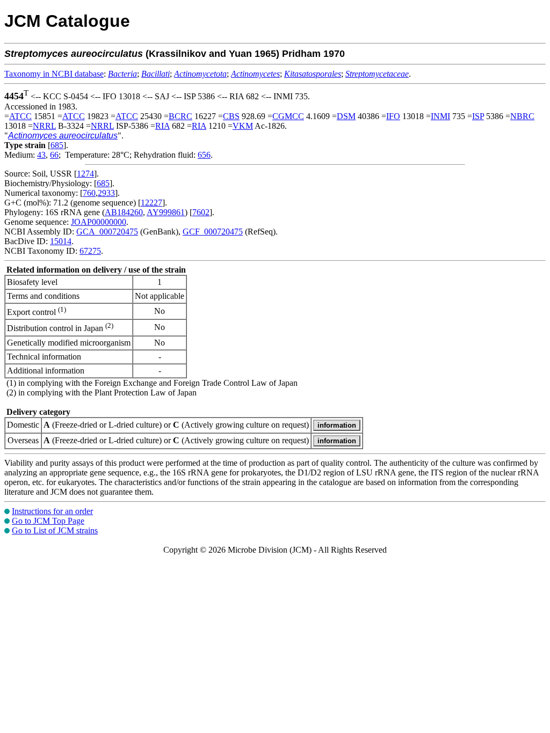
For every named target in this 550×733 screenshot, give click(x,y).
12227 (151, 202)
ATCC (20, 116)
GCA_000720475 (107, 231)
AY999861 (166, 212)
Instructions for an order (52, 511)
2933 (106, 192)
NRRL (44, 125)
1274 (85, 173)
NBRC (522, 116)
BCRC (180, 116)
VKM (243, 125)
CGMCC (288, 116)
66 (54, 154)
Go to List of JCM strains (55, 530)
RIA (162, 125)
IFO (393, 116)
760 (89, 192)
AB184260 (124, 212)
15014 (60, 241)
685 (56, 145)
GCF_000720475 (213, 231)
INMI (440, 116)
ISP (478, 116)
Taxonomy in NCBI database (54, 73)
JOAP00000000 (98, 221)
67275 (90, 250)
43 (41, 154)
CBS (231, 116)
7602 (200, 212)
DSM (346, 116)
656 (204, 154)
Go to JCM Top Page (48, 520)
